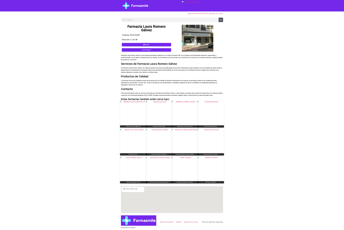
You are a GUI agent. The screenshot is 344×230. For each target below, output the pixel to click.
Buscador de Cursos (216, 13)
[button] (146, 44)
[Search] (221, 20)
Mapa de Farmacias (194, 13)
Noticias (205, 13)
